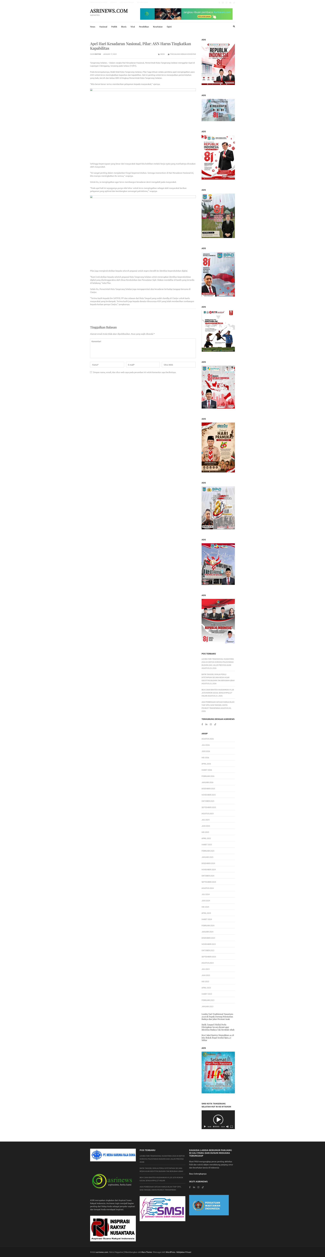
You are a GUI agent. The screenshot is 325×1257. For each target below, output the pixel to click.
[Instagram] (226, 2)
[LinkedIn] (206, 724)
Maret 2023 (207, 994)
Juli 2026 (206, 745)
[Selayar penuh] (231, 1126)
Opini (169, 26)
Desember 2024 (208, 863)
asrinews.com (109, 10)
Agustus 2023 (208, 963)
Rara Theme (147, 1252)
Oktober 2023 (208, 950)
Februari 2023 (208, 1000)
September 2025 (209, 807)
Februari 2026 (208, 776)
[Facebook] (219, 2)
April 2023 (206, 987)
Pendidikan (144, 26)
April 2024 (206, 913)
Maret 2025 (207, 844)
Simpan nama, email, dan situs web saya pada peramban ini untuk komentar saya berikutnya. (134, 372)
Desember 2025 (208, 788)
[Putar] (205, 1126)
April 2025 (206, 838)
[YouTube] (230, 2)
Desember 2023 (208, 938)
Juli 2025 (206, 819)
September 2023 (209, 956)
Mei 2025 (205, 832)
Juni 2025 (206, 826)
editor (98, 54)
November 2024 (209, 869)
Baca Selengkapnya (197, 1173)
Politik (114, 26)
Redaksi (113, 2)
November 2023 (209, 944)
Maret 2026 (207, 770)
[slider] (216, 1126)
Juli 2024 (206, 894)
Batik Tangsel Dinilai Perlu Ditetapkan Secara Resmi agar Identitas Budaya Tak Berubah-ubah (218, 677)
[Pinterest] (223, 2)
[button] (218, 1120)
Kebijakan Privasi (127, 2)
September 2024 (209, 882)
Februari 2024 (208, 925)
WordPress (170, 1252)
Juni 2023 (206, 975)
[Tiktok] (234, 2)
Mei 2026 (205, 757)
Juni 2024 (206, 900)
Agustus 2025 (208, 813)
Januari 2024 (207, 931)
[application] (218, 1119)
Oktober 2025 (208, 801)
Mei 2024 (205, 907)
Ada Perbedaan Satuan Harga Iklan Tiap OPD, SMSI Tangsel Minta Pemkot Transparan (218, 705)
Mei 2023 (205, 981)
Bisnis (123, 26)
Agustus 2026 (208, 739)
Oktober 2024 (208, 875)
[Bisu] (227, 1126)
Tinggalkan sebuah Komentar (183, 54)
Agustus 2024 (208, 888)
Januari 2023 (207, 1006)
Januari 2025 (207, 857)
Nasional (103, 26)
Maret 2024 (207, 919)
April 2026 (206, 763)
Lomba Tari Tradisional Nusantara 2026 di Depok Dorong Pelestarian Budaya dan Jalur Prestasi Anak (218, 662)
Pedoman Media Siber (98, 2)
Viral (133, 26)
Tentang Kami (142, 2)
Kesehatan (158, 26)
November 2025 (209, 795)
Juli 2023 (206, 969)
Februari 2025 (208, 851)
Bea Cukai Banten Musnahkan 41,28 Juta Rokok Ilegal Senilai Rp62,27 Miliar (218, 692)
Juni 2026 (206, 751)
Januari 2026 (207, 782)
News (92, 26)
